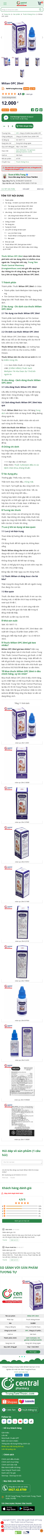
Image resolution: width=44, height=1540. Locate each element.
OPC (17, 133)
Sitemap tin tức (15, 1475)
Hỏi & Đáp (26, 189)
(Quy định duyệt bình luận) (13, 1193)
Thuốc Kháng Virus (22, 162)
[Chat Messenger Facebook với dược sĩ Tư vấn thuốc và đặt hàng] (6, 120)
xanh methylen (31, 1338)
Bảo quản (11, 238)
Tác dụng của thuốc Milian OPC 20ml (20, 206)
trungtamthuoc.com (11, 268)
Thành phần (9, 200)
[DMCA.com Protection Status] (18, 1533)
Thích (5, 1178)
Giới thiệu (5, 1432)
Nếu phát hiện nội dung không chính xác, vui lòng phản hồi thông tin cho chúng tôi (23, 168)
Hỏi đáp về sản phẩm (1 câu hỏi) (21, 1153)
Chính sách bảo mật (21, 1372)
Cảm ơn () (14, 1240)
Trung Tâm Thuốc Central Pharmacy (26, 1521)
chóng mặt (28, 482)
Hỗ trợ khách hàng (13, 1428)
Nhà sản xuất (9, 242)
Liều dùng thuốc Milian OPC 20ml (19, 216)
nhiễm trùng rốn (11, 360)
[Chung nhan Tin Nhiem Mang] (26, 1533)
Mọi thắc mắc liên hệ (14, 1481)
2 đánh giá (29, 94)
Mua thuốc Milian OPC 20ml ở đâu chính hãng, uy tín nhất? (20, 248)
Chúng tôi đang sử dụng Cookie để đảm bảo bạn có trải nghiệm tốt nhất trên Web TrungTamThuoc (21, 1369)
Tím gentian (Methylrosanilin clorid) (25, 151)
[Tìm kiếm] (39, 9)
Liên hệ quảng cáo (9, 1449)
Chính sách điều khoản (10, 1459)
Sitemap (5, 1475)
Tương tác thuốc (10, 227)
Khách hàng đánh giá (17, 1188)
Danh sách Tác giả (8, 1473)
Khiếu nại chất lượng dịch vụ (12, 1446)
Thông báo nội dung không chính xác (16, 1443)
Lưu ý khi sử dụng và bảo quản (15, 230)
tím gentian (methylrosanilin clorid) (33, 1340)
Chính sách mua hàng (10, 1462)
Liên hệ (4, 1435)
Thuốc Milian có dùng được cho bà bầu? (21, 236)
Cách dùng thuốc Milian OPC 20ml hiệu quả (23, 218)
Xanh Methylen (21, 150)
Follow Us (6, 1417)
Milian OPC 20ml (33, 1316)
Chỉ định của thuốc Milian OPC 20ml (20, 209)
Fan (11, 1409)
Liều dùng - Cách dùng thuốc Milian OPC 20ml (21, 212)
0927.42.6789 (17, 1489)
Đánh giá (40, 189)
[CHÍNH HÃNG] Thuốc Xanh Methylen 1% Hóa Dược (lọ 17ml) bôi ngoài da (20, 371)
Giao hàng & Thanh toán (11, 1470)
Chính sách (9, 1455)
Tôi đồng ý (19, 1375)
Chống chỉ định (10, 222)
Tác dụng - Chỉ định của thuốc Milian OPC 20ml (21, 203)
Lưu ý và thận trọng (14, 233)
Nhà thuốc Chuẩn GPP (10, 1438)
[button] (19, 1357)
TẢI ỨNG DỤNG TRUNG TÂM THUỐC (17, 1503)
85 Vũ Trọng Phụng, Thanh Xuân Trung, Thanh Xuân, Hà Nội (23, 1497)
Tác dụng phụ (9, 224)
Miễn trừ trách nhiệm (10, 1441)
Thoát (26, 1375)
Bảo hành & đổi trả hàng (11, 1467)
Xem (27, 89)
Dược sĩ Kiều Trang (16, 174)
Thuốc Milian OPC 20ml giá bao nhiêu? (18, 244)
